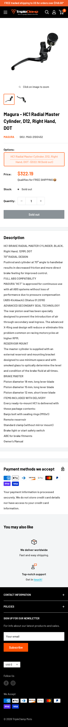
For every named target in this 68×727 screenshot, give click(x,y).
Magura (9, 137)
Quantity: (9, 201)
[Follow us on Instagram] (13, 682)
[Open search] (47, 12)
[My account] (54, 12)
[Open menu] (5, 12)
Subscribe (16, 647)
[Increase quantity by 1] (41, 201)
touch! (38, 579)
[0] (61, 12)
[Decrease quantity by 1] (21, 201)
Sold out (34, 214)
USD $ (9, 664)
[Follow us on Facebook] (6, 682)
